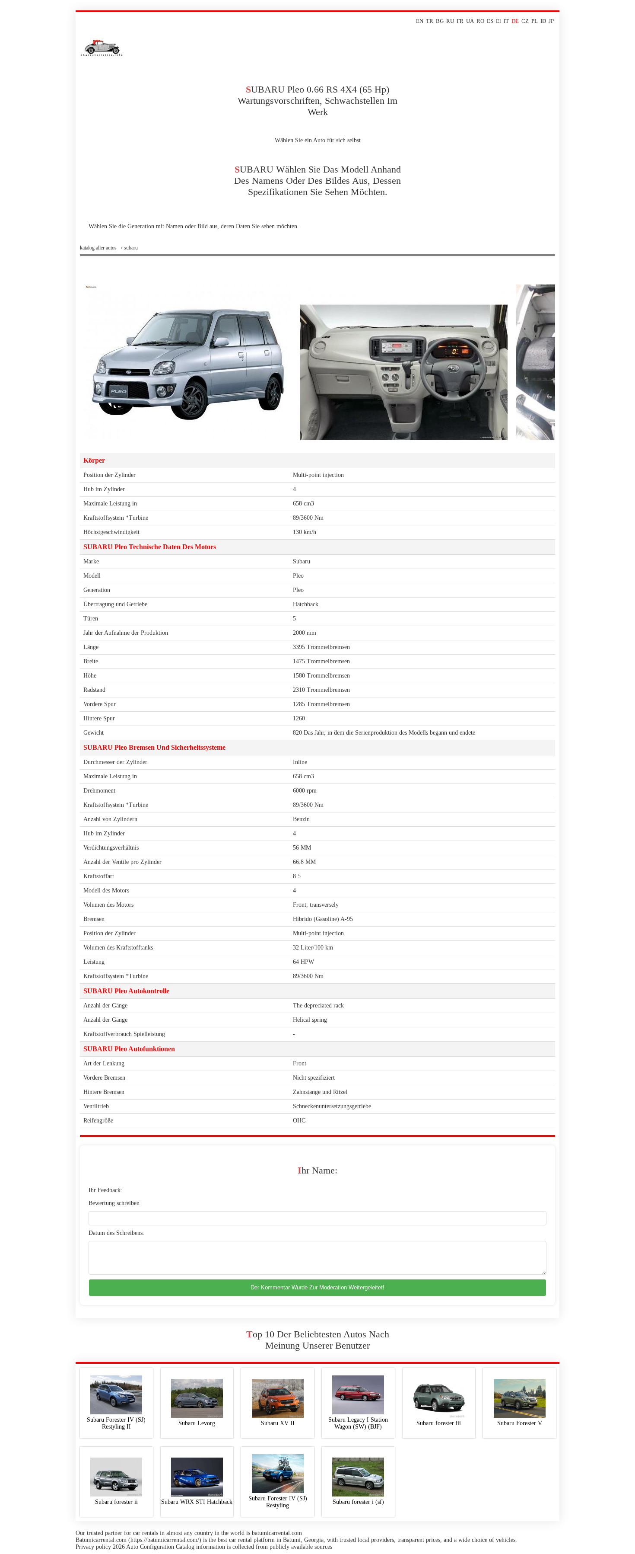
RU (450, 21)
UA (470, 21)
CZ (525, 21)
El (498, 21)
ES (490, 21)
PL (534, 21)
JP (551, 21)
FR (460, 21)
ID (543, 21)
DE (515, 21)
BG (440, 21)
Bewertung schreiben (114, 1203)
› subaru (129, 248)
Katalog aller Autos (98, 248)
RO (480, 21)
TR (429, 21)
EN (419, 21)
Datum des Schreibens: (116, 1233)
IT (506, 21)
